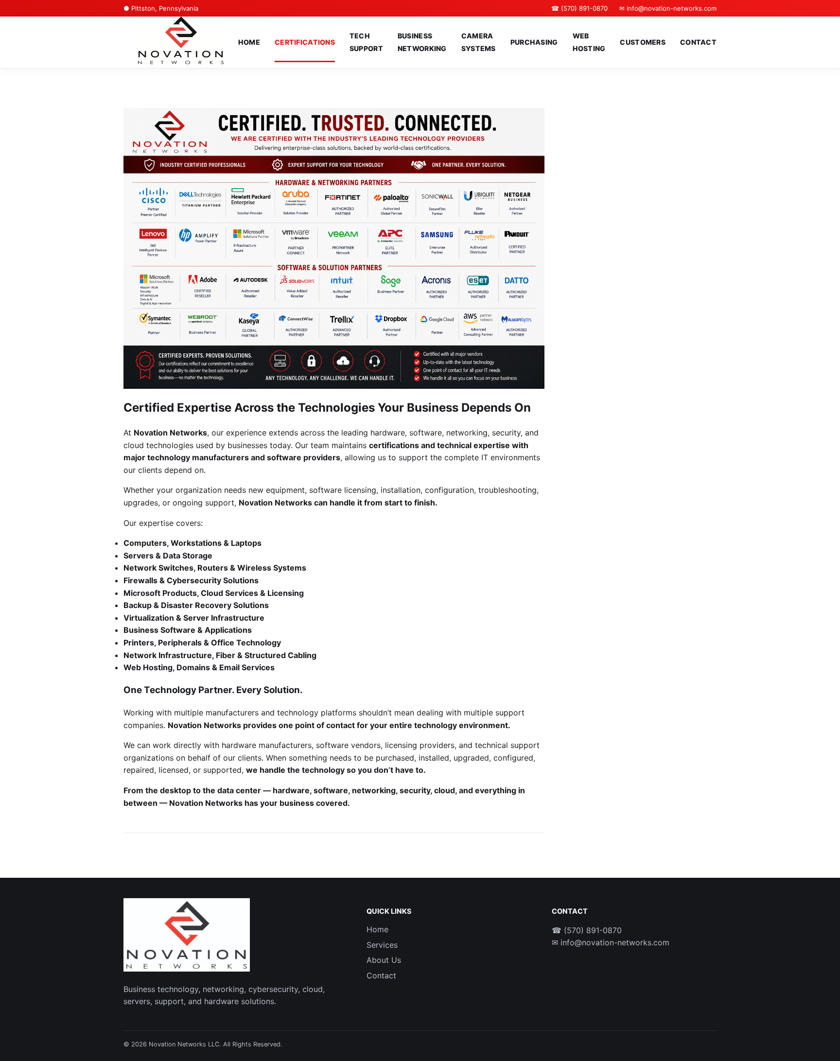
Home (249, 42)
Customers (642, 42)
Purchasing (534, 42)
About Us (384, 960)
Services (382, 945)
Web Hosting (589, 42)
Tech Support (366, 42)
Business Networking (422, 42)
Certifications (305, 42)
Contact (698, 42)
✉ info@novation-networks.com (668, 8)
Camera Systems (478, 42)
